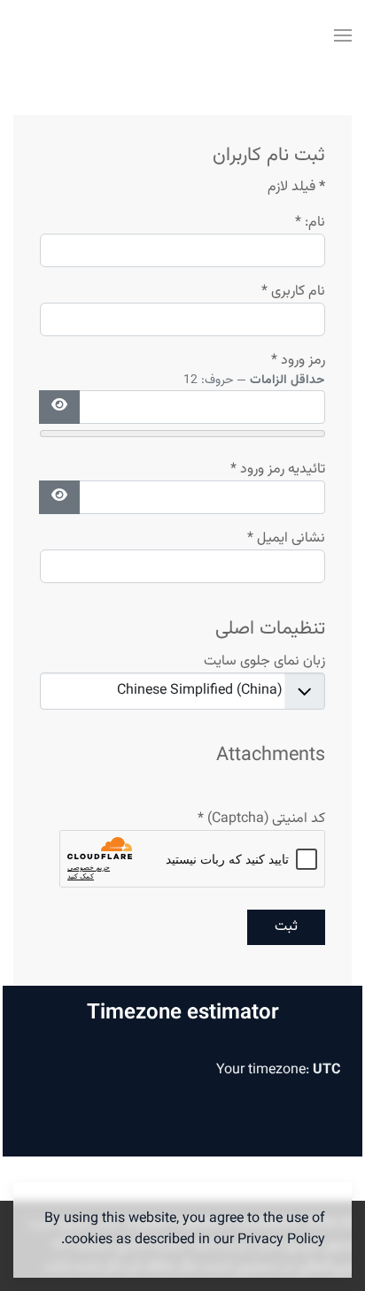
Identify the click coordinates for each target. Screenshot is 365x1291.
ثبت (286, 927)
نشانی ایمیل (286, 538)
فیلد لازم (296, 187)
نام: (310, 223)
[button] (343, 35)
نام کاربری (293, 292)
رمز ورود (298, 361)
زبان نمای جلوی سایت (264, 661)
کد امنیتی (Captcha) (261, 819)
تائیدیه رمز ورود (277, 469)
